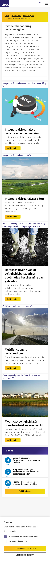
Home (7, 16)
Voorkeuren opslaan (25, 555)
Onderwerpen (16, 16)
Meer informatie (10, 531)
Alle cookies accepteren (25, 549)
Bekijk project (12, 148)
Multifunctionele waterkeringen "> (17, 306)
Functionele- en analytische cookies (24, 537)
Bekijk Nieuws (25, 491)
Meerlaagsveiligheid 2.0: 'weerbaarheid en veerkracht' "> (21, 376)
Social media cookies (17, 541)
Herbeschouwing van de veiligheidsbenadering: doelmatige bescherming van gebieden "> (23, 225)
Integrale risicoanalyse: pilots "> (16, 155)
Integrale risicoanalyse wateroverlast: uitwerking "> (24, 84)
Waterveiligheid (28, 16)
